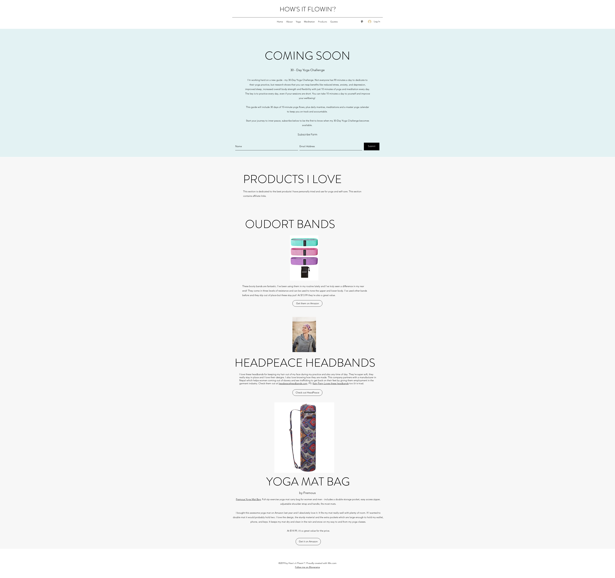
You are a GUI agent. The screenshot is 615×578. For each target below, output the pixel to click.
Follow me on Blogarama (307, 567)
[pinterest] (362, 21)
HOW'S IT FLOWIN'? (308, 9)
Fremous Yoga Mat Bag (248, 499)
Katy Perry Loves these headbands (331, 383)
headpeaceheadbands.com (293, 383)
